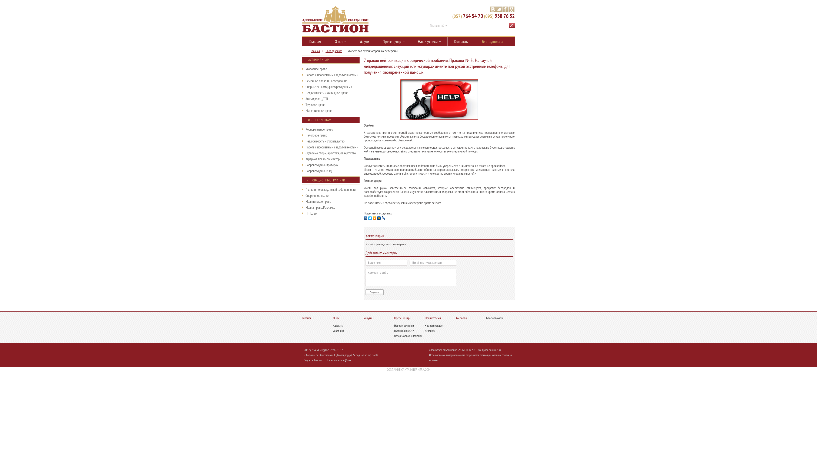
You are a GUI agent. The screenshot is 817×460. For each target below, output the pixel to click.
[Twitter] (370, 218)
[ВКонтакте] (366, 218)
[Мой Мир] (379, 218)
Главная (315, 51)
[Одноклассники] (374, 218)
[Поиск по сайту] (512, 26)
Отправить (374, 292)
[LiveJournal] (383, 218)
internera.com (420, 369)
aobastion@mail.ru (344, 360)
